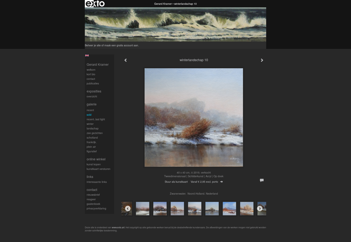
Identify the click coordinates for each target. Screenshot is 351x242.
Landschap (93, 128)
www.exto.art (118, 227)
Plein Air (91, 146)
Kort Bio (91, 74)
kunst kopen (94, 164)
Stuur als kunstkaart (191, 181)
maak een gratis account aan (121, 45)
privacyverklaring (96, 208)
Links (90, 176)
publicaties (93, 83)
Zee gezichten (95, 133)
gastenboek (93, 204)
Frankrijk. (92, 142)
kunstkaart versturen (98, 169)
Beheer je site (93, 45)
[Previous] (128, 208)
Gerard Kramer (163, 3)
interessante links (97, 182)
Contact (91, 79)
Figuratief (92, 151)
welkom (91, 69)
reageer (91, 199)
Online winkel (96, 159)
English (87, 55)
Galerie (92, 104)
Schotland (92, 137)
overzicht (92, 96)
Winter (90, 124)
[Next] (260, 208)
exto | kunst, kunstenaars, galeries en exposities (95, 3)
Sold (89, 114)
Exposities (94, 91)
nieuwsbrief (93, 194)
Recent (90, 110)
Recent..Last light (96, 119)
